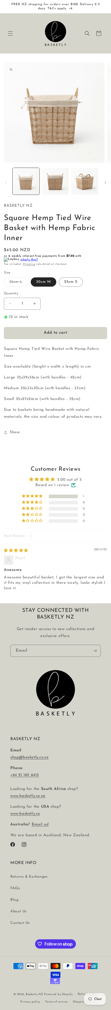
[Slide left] (5, 182)
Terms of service (56, 1001)
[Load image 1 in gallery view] (26, 181)
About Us (18, 911)
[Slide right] (105, 182)
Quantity (11, 293)
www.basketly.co (25, 814)
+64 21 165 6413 (24, 775)
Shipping (29, 264)
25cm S (70, 282)
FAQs (15, 888)
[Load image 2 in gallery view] (55, 181)
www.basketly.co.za (27, 796)
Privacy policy (30, 1001)
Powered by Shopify (58, 994)
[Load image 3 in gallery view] (84, 181)
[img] (16, 551)
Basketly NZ (34, 994)
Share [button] (15, 432)
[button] (10, 33)
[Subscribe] (94, 651)
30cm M (43, 282)
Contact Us (20, 923)
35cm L (18, 283)
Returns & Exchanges (28, 877)
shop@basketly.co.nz (29, 757)
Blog (14, 900)
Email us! (40, 824)
